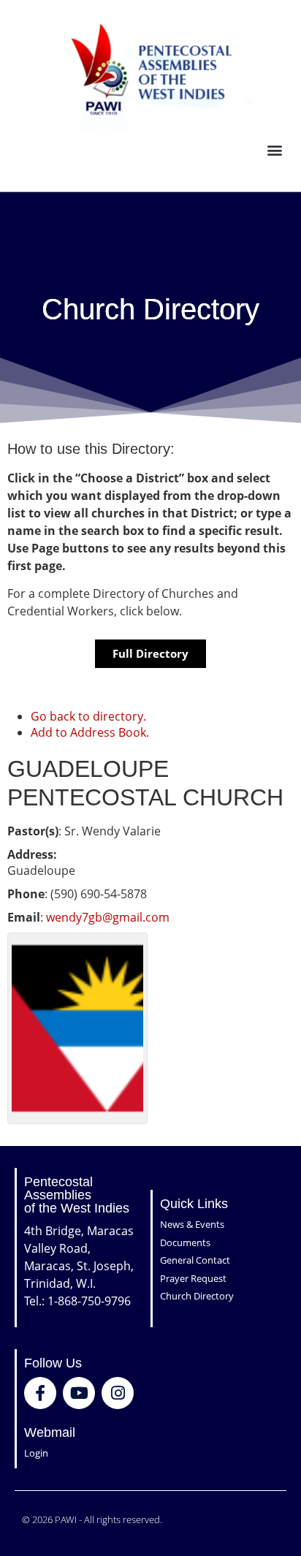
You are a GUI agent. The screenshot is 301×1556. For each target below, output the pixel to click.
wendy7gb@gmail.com (107, 917)
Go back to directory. (88, 716)
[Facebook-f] (40, 1393)
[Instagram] (118, 1393)
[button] (274, 150)
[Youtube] (79, 1393)
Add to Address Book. (90, 732)
